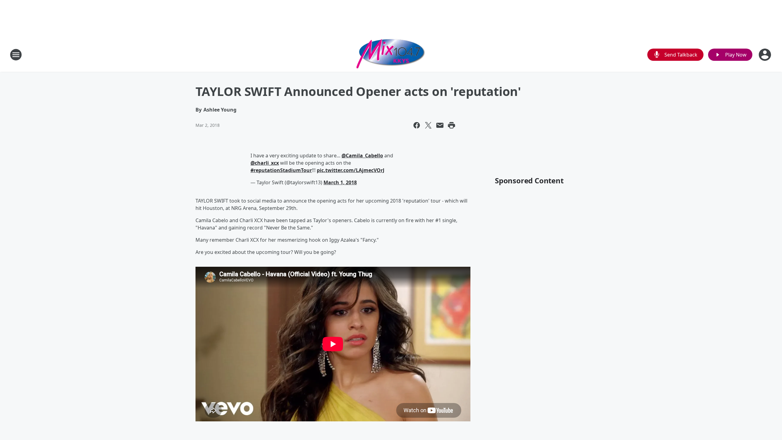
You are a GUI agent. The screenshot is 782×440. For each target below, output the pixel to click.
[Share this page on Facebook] (416, 125)
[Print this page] (451, 125)
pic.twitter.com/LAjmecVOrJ (350, 170)
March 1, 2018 (340, 182)
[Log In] (765, 55)
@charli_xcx (264, 163)
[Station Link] (391, 54)
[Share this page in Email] (440, 125)
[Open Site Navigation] (16, 55)
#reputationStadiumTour (281, 170)
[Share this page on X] (428, 125)
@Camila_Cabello (362, 155)
